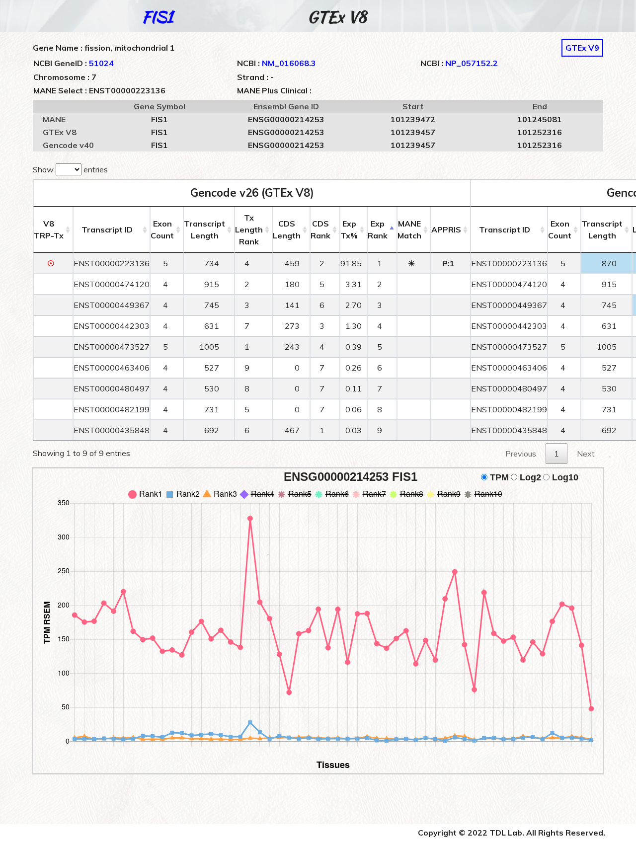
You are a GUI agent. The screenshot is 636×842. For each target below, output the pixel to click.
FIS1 (157, 16)
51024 (101, 63)
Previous (520, 454)
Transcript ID (107, 229)
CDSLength (287, 229)
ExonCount (162, 229)
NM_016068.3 (289, 63)
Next (586, 454)
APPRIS (446, 229)
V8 (49, 229)
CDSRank (320, 229)
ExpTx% (349, 229)
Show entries (70, 169)
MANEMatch (409, 229)
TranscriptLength (204, 229)
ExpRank (378, 229)
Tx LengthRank (249, 229)
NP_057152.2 (471, 63)
